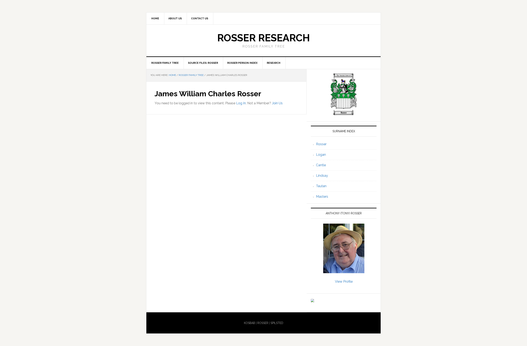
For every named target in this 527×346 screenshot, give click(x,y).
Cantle (321, 165)
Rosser (321, 144)
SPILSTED (276, 323)
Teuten (321, 186)
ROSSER (262, 323)
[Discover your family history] (312, 300)
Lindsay (322, 176)
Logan (321, 155)
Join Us (277, 103)
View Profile (344, 281)
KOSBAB (249, 323)
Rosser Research (263, 38)
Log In (241, 103)
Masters (322, 197)
